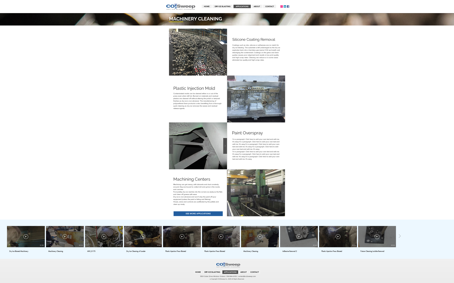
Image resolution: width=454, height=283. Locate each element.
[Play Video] (26, 236)
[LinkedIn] (285, 6)
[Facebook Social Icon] (288, 6)
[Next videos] (399, 236)
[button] (198, 52)
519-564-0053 (232, 276)
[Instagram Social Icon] (281, 6)
